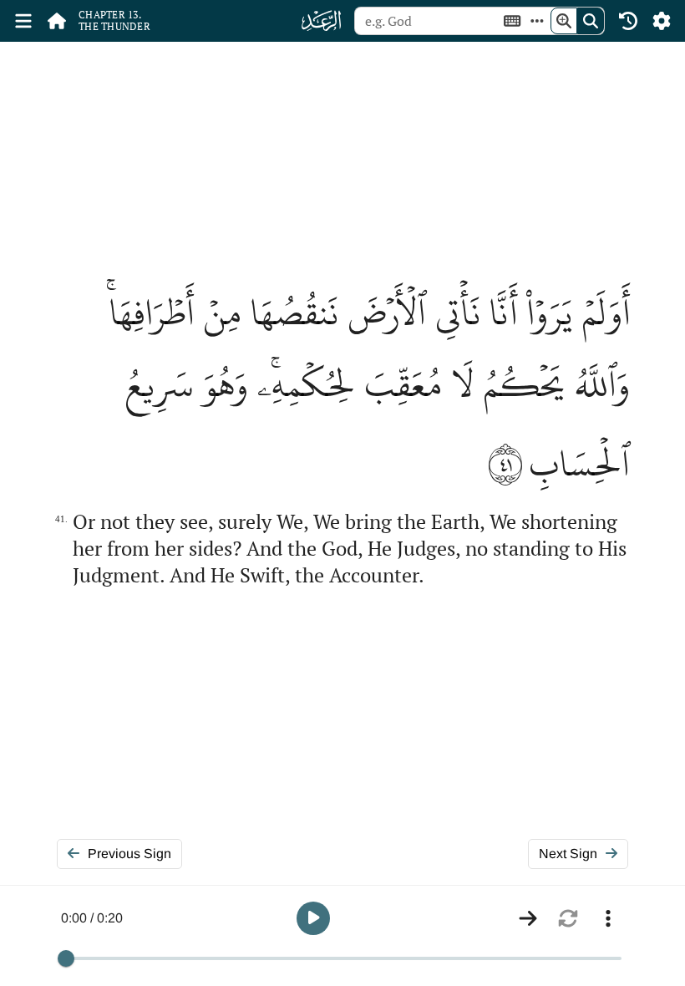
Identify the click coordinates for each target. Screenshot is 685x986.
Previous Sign (129, 853)
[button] (313, 918)
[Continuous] (528, 918)
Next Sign (568, 853)
